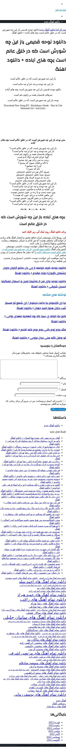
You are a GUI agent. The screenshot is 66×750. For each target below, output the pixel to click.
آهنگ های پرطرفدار (56, 706)
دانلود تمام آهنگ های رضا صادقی (47, 606)
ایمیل (62, 389)
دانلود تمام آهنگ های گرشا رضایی (47, 690)
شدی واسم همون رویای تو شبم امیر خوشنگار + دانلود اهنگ (30, 490)
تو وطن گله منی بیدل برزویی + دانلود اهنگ (39, 337)
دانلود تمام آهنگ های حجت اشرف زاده (47, 591)
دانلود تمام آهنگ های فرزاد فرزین (24, 636)
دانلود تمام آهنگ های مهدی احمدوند (48, 669)
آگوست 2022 (53, 740)
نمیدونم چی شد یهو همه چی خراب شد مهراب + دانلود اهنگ (30, 531)
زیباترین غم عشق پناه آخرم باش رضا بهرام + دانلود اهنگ (32, 461)
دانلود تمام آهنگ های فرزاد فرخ (52, 636)
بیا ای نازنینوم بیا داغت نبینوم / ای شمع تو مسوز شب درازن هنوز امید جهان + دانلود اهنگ (35, 305)
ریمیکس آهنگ (59, 703)
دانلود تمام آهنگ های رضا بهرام (48, 603)
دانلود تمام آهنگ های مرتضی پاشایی (51, 660)
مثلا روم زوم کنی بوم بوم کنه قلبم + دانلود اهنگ (34, 329)
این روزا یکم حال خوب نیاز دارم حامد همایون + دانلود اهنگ (31, 555)
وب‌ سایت (61, 395)
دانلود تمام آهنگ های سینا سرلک (19, 621)
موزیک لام (61, 29)
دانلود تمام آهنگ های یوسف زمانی (40, 694)
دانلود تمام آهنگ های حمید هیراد (41, 595)
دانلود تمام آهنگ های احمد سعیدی (21, 578)
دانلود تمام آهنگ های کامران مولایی (48, 684)
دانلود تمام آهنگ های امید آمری (30, 585)
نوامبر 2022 (54, 731)
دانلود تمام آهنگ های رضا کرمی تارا (19, 610)
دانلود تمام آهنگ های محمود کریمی (47, 649)
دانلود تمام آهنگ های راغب (43, 599)
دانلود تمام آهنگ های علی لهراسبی (54, 633)
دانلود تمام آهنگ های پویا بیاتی (51, 681)
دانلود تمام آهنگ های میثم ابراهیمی (45, 672)
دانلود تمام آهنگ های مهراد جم (19, 670)
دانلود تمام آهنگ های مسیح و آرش (47, 666)
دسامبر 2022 (53, 728)
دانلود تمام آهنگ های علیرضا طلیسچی (47, 627)
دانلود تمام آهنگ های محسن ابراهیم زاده (43, 642)
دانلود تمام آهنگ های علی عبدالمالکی (46, 630)
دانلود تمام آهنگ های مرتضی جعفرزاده (47, 657)
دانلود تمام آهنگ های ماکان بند (46, 639)
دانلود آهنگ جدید (52, 21)
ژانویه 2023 (54, 725)
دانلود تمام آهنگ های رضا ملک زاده (51, 610)
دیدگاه (62, 378)
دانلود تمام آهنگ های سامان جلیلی (34, 617)
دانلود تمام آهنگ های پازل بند (16, 679)
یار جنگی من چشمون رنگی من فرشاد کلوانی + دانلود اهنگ (30, 572)
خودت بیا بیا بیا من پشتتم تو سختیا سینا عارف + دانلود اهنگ (30, 449)
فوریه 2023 (54, 722)
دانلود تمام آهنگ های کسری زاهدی (47, 687)
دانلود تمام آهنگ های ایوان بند (51, 588)
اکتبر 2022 (55, 734)
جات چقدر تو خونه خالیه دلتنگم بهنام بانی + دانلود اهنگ (32, 540)
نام (63, 383)
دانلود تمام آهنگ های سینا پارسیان (49, 624)
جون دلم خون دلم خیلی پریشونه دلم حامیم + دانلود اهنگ (31, 476)
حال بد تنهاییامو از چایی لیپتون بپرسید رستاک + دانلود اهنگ (31, 446)
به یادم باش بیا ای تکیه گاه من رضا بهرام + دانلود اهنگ (33, 452)
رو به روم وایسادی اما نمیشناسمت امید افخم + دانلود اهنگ (30, 493)
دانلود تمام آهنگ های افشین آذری (54, 585)
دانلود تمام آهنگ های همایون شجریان (48, 678)
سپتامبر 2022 (53, 737)
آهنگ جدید (61, 700)
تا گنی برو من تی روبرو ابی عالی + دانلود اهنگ (37, 570)
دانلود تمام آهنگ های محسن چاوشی (45, 646)
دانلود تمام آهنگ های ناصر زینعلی (52, 676)
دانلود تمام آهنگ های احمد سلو (42, 582)
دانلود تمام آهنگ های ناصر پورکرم (23, 676)
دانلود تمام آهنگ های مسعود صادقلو (42, 663)
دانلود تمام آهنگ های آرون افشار (52, 578)
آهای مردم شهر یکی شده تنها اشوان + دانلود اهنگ (35, 438)
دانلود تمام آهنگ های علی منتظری (23, 633)
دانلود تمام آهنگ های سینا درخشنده (49, 621)
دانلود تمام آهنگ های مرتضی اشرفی (37, 653)
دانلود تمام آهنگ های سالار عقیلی (46, 613)
